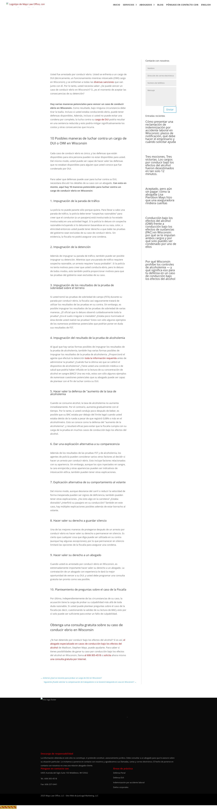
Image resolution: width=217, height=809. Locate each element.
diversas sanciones (104, 81)
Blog (160, 4)
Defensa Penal (119, 773)
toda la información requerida (101, 358)
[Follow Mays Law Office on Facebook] (169, 796)
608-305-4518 (50, 778)
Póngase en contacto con (182, 4)
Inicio (116, 4)
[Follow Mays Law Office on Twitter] (175, 796)
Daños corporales (120, 787)
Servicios (128, 4)
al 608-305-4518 (92, 655)
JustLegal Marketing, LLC (87, 795)
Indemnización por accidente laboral (129, 782)
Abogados (146, 4)
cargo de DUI (102, 119)
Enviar (170, 109)
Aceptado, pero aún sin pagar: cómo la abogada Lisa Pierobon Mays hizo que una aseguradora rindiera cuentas (159, 196)
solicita (107, 655)
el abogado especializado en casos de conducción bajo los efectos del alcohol (87, 643)
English (206, 4)
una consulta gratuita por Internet (68, 659)
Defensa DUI (118, 777)
